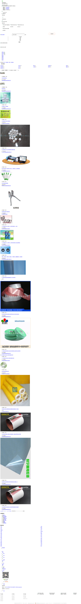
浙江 (41, 532)
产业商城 (6, 62)
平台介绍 (13, 595)
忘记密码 (24, 597)
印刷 (9, 62)
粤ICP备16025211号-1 (31, 603)
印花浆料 (49, 65)
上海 (41, 526)
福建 (41, 533)
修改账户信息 (25, 598)
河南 (1, 536)
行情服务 (1, 597)
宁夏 (41, 543)
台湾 (41, 544)
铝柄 (66, 65)
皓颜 (4, 521)
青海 (1, 543)
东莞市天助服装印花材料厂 (6, 228)
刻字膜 (2, 65)
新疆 (1, 544)
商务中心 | (6, 32)
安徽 (1, 533)
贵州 (41, 539)
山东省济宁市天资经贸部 (5, 123)
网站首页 (24, 595)
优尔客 (6, 518)
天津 (1, 527)
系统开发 (1, 599)
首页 (4, 62)
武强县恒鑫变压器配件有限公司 (6, 259)
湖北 (41, 536)
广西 (1, 538)
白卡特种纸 (5, 516)
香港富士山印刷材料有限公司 (6, 185)
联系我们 (13, 596)
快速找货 (52, 33)
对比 (6, 76)
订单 (3, 555)
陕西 (1, 542)
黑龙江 (42, 531)
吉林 (1, 531)
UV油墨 (5, 520)
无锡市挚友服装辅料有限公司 (6, 316)
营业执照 (13, 597)
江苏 (1, 532)
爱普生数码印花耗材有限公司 (6, 80)
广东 (41, 537)
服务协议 (13, 598)
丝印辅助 (12, 62)
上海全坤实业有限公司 (5, 411)
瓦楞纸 (5, 519)
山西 (41, 528)
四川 (1, 539)
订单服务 (1, 598)
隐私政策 (13, 599)
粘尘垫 (19, 65)
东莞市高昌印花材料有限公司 (6, 108)
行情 (3, 553)
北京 (1, 526)
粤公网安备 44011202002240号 (40, 603)
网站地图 (24, 596)
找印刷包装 (3, 564)
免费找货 (1, 600)
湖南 (1, 537)
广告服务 (1, 596)
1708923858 (7, 7)
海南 (41, 538)
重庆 (41, 527)
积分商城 (1, 32)
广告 (3, 557)
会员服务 (1, 595)
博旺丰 (5, 517)
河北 (1, 528)
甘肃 (41, 542)
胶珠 (34, 65)
